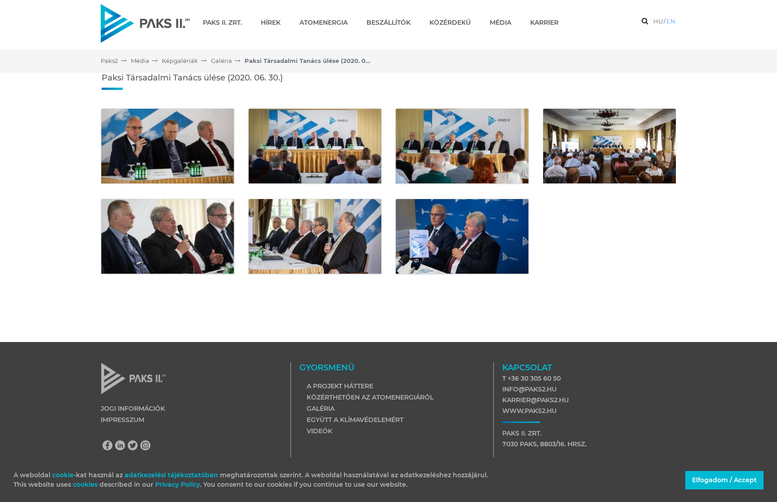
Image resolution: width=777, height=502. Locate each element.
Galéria (321, 408)
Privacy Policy (177, 484)
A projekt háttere (340, 386)
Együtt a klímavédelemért (355, 420)
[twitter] (135, 446)
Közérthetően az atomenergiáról (370, 397)
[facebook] (110, 446)
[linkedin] (122, 446)
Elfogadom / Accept (724, 480)
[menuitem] (226, 22)
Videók (319, 431)
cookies (86, 484)
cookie (63, 475)
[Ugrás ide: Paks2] (145, 23)
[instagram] (145, 446)
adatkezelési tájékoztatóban (171, 475)
